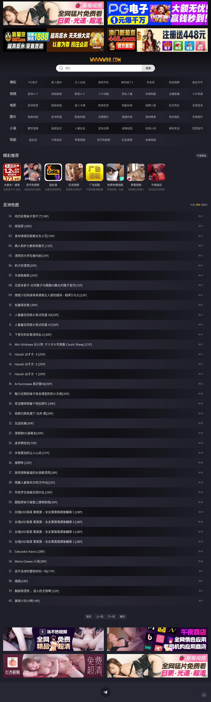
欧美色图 (80, 117)
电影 (13, 105)
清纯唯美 (150, 117)
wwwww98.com (105, 60)
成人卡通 (80, 105)
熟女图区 (174, 117)
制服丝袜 (127, 105)
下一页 (111, 616)
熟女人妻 (127, 94)
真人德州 (56, 82)
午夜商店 (56, 140)
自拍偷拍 (56, 94)
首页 (88, 616)
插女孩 (33, 140)
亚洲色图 (56, 117)
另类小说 (150, 128)
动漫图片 (103, 117)
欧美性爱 (103, 105)
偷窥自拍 (33, 117)
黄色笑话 (174, 128)
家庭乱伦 (56, 128)
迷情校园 (127, 128)
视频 (13, 94)
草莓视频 (80, 140)
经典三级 (150, 105)
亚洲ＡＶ (33, 94)
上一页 (99, 616)
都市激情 (33, 128)
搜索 (148, 68)
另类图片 (197, 117)
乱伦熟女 (174, 105)
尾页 (122, 616)
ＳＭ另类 (197, 94)
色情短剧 (150, 140)
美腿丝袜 (127, 117)
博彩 (13, 82)
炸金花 (151, 82)
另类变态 (197, 105)
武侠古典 (103, 128)
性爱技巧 (197, 128)
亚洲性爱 (33, 105)
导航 (13, 140)
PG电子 (33, 82)
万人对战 (80, 82)
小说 (13, 128)
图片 (13, 117)
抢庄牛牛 (197, 82)
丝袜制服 (150, 94)
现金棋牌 (174, 82)
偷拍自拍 (56, 105)
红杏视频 (127, 140)
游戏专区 (103, 82)
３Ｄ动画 (103, 94)
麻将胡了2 (127, 82)
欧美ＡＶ (80, 94)
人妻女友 (80, 128)
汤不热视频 (103, 140)
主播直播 (174, 94)
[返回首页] (204, 695)
